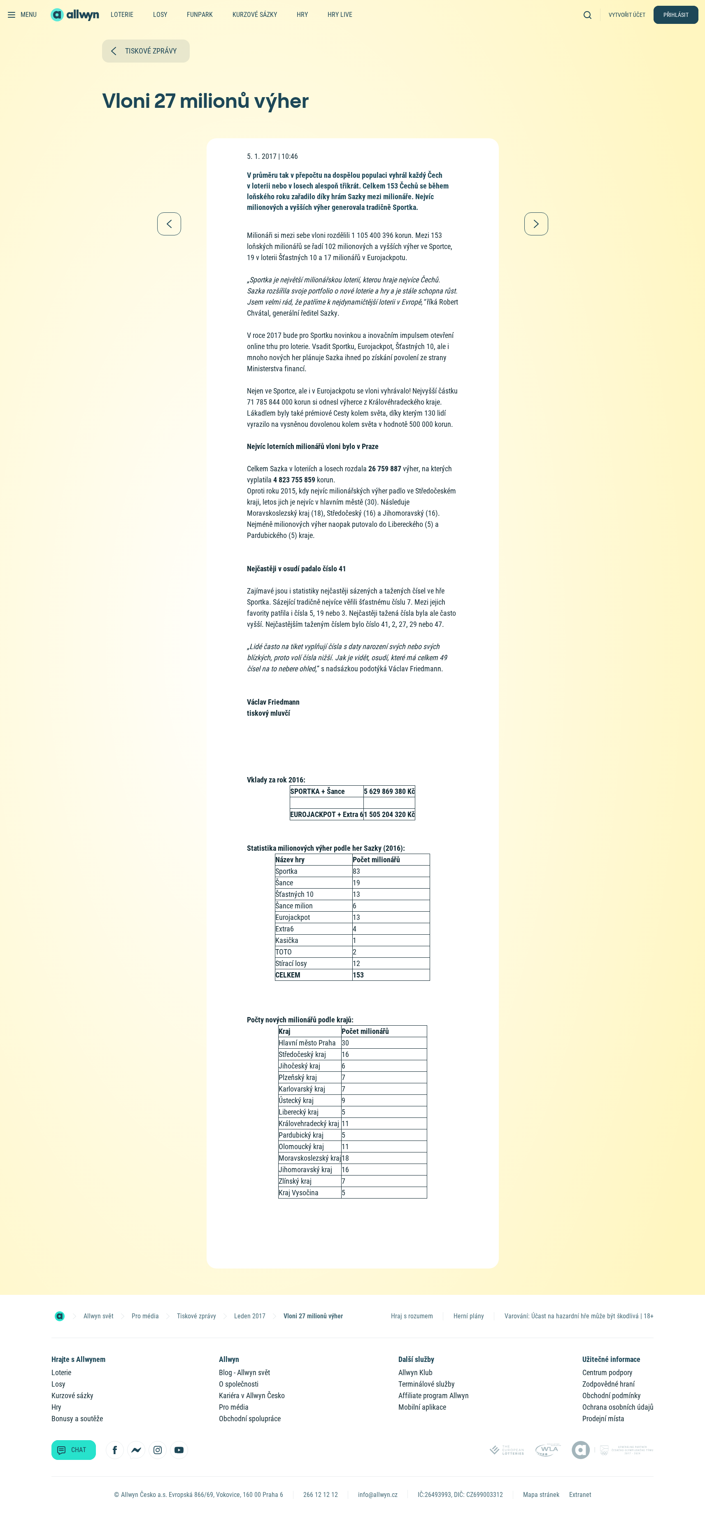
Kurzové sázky (255, 15)
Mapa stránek (541, 1495)
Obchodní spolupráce (250, 1418)
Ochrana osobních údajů (618, 1407)
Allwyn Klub (415, 1372)
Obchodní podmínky (611, 1395)
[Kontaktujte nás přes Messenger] (136, 1450)
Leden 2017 (249, 1316)
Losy (160, 15)
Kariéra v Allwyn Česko (252, 1395)
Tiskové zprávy (196, 1316)
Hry (302, 15)
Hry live (340, 15)
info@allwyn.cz (378, 1495)
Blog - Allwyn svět (244, 1372)
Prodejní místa (603, 1418)
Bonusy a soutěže (77, 1418)
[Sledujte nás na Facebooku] (115, 1450)
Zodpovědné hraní (608, 1384)
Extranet (580, 1495)
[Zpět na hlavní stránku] (76, 14)
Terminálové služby (426, 1384)
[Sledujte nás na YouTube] (179, 1450)
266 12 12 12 (320, 1495)
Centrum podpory (607, 1372)
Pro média (145, 1316)
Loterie (122, 15)
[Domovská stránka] (59, 1316)
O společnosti (238, 1384)
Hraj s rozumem (412, 1316)
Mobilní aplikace (422, 1407)
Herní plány (469, 1316)
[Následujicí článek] (536, 223)
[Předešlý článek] (169, 223)
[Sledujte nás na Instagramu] (158, 1450)
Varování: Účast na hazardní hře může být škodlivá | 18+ (579, 1316)
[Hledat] (590, 14)
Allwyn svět (99, 1316)
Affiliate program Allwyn (433, 1395)
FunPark (200, 15)
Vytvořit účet (627, 15)
